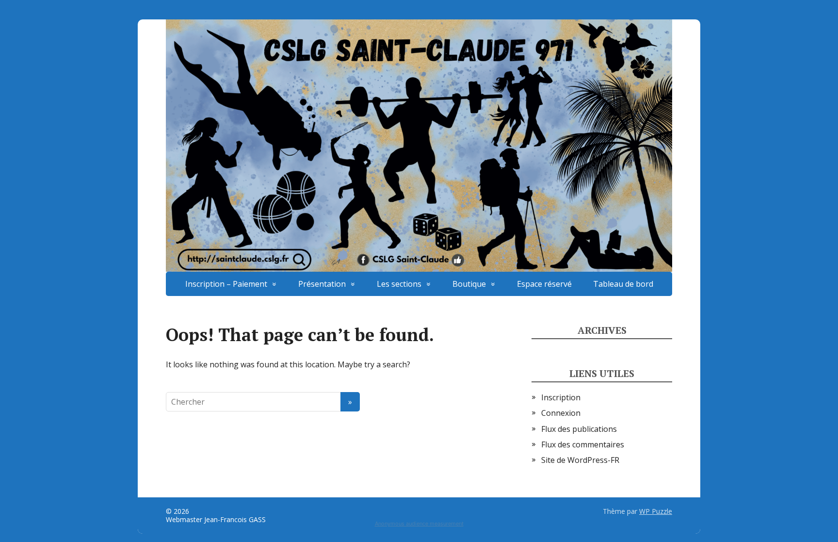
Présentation (322, 284)
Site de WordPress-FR (580, 460)
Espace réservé (544, 284)
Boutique (469, 284)
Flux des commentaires (582, 444)
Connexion (560, 413)
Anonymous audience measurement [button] (419, 523)
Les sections (399, 284)
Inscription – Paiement (226, 284)
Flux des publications (579, 429)
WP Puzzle (655, 511)
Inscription (560, 397)
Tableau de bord (623, 284)
